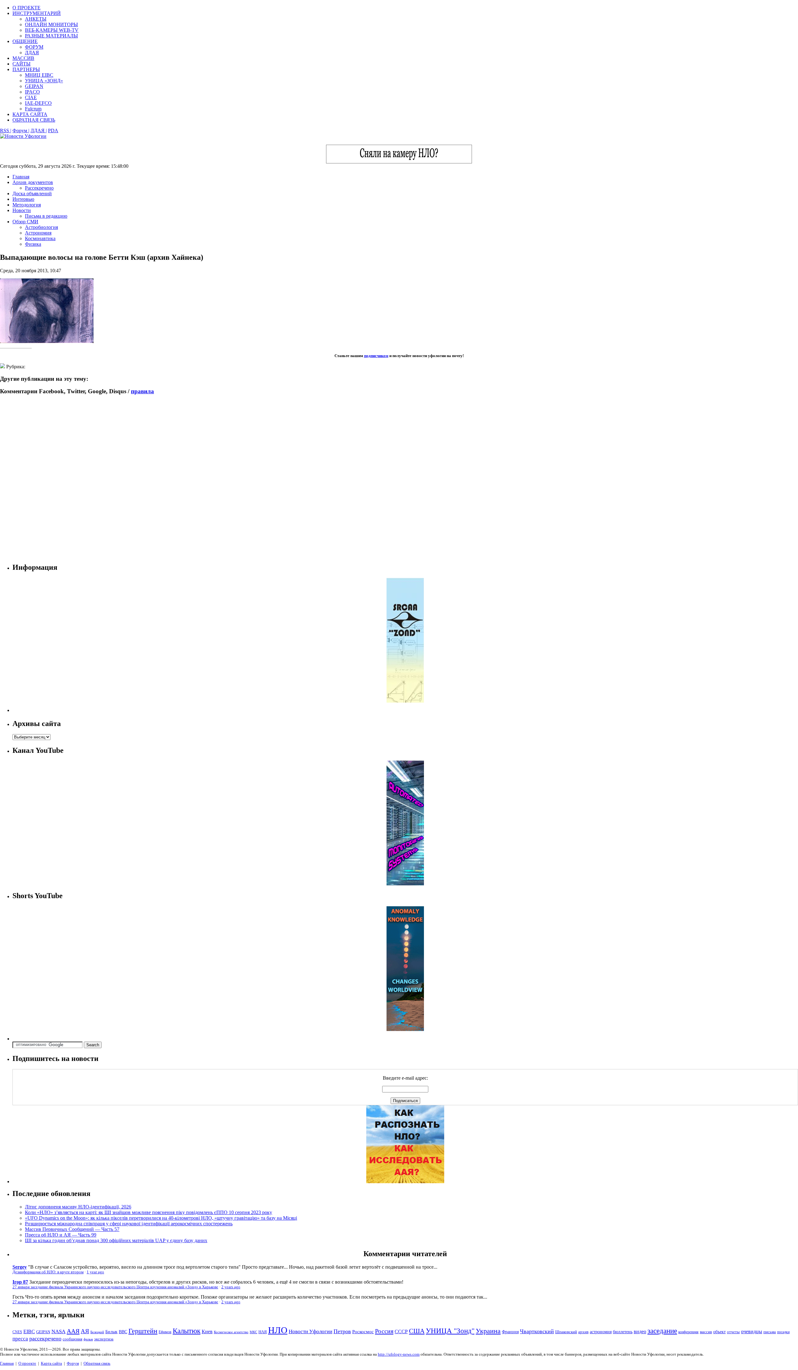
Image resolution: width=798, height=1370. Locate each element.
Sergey (19, 1267)
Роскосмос (363, 1331)
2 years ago (230, 1287)
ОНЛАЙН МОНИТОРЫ (51, 24)
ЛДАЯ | (39, 130)
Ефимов (165, 1332)
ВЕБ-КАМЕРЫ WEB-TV (52, 30)
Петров (342, 1331)
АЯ (85, 1331)
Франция (510, 1331)
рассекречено (45, 1338)
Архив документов (32, 182)
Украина (488, 1331)
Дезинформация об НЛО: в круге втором (48, 1272)
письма (769, 1331)
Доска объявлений (32, 193)
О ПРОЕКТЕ (26, 7)
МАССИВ (23, 58)
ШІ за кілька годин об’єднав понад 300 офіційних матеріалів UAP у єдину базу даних (116, 1240)
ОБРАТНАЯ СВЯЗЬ (33, 120)
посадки (783, 1332)
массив (706, 1331)
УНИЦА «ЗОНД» (44, 80)
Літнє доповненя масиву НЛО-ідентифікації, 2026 (78, 1206)
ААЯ (73, 1331)
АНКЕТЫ (35, 19)
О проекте (27, 1363)
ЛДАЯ (32, 52)
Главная (20, 176)
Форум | (20, 130)
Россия (384, 1331)
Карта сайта (51, 1363)
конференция (688, 1332)
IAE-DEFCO (38, 103)
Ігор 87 (20, 1282)
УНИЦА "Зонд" (450, 1331)
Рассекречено (39, 188)
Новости (21, 210)
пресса (20, 1339)
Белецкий (97, 1332)
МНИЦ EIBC (39, 75)
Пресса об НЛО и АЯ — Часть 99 (60, 1234)
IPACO (32, 91)
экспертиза (103, 1339)
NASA (58, 1331)
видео (640, 1331)
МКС (253, 1332)
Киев (207, 1331)
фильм (88, 1339)
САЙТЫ (21, 63)
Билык (111, 1331)
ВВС (123, 1331)
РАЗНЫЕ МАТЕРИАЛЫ (51, 35)
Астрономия (38, 232)
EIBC (29, 1331)
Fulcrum (33, 108)
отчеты (733, 1331)
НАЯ (262, 1332)
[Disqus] (399, 479)
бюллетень (622, 1331)
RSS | (5, 130)
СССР (401, 1331)
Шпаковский (566, 1331)
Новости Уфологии (310, 1331)
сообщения (72, 1339)
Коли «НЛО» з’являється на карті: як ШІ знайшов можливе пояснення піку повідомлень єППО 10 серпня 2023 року (148, 1212)
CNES (17, 1332)
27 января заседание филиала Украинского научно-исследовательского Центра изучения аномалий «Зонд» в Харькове (115, 1287)
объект (719, 1331)
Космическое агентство (231, 1332)
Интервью (23, 199)
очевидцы (751, 1331)
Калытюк (186, 1331)
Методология (26, 204)
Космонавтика (40, 238)
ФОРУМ (34, 47)
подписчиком (376, 355)
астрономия (601, 1331)
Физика (33, 244)
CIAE (31, 97)
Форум (73, 1363)
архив (583, 1331)
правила (142, 391)
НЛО (277, 1330)
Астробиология (41, 227)
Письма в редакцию (46, 216)
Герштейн (142, 1331)
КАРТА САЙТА (29, 114)
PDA (53, 130)
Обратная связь (97, 1363)
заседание (662, 1331)
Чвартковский (537, 1331)
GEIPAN (34, 86)
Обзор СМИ (25, 221)
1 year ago (95, 1272)
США (417, 1331)
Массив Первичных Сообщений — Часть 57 (72, 1229)
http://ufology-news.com (399, 1354)
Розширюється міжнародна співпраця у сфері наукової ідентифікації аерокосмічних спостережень (129, 1223)
